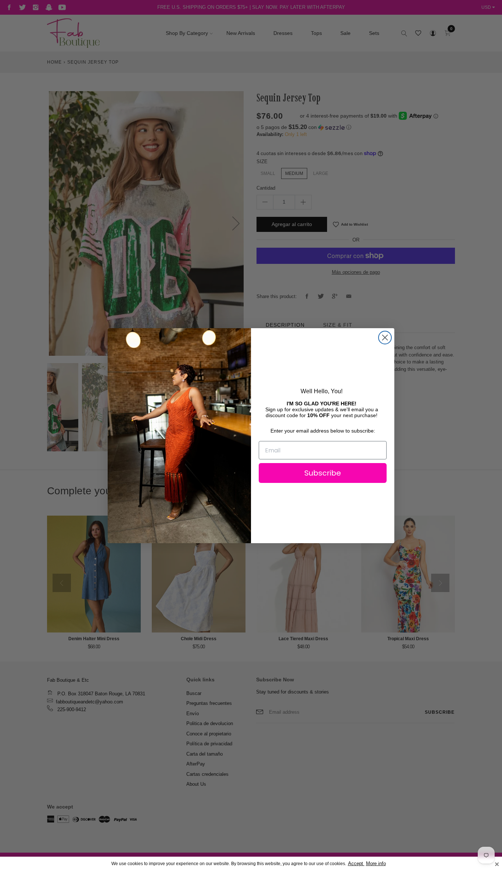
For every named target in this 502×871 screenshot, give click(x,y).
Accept (356, 863)
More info (376, 863)
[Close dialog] (385, 337)
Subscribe (322, 473)
